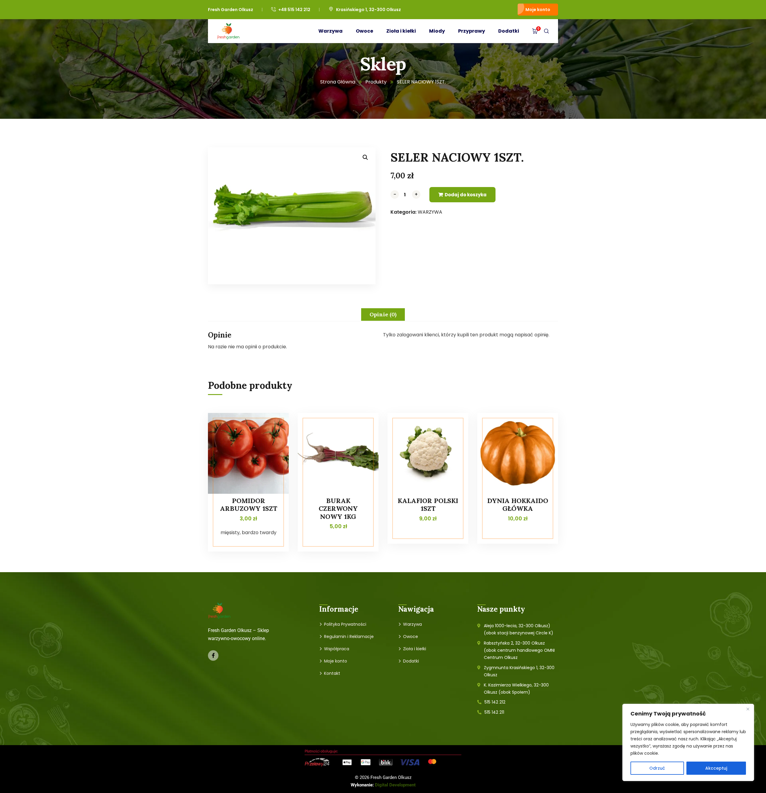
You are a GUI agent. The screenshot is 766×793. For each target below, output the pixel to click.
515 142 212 (494, 702)
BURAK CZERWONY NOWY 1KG (338, 508)
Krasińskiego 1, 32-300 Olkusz (368, 10)
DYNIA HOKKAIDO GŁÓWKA (517, 504)
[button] (365, 157)
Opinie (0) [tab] (383, 314)
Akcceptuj (716, 768)
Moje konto (537, 10)
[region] (688, 742)
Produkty (376, 81)
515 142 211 (494, 712)
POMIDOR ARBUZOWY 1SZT (248, 504)
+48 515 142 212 (294, 10)
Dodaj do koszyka (466, 195)
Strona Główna (337, 81)
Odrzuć (657, 768)
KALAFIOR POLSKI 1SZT (428, 504)
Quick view (273, 426)
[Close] (747, 709)
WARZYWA (430, 212)
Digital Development (395, 785)
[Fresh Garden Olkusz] (228, 31)
